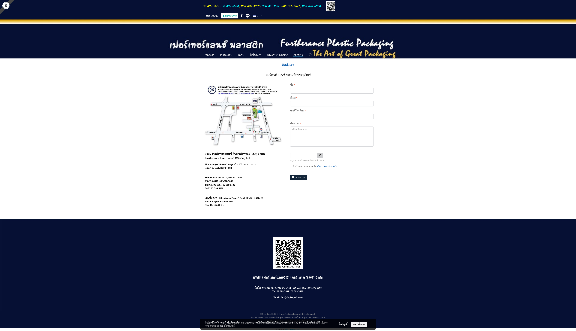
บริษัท (257, 277)
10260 (229, 168)
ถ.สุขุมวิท (233, 164)
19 (206, 164)
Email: (208, 201)
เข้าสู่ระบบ (213, 15)
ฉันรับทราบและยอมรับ (314, 166)
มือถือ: (258, 287)
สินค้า (240, 55)
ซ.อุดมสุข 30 (214, 164)
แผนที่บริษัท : (211, 198)
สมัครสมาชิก (230, 15)
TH (258, 16)
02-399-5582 (230, 5)
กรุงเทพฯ (221, 168)
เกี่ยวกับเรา (226, 55)
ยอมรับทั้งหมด (359, 324)
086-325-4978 (250, 5)
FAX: (207, 188)
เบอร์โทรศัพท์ (298, 110)
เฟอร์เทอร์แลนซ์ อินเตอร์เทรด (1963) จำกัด (292, 277)
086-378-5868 (311, 5)
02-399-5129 (217, 188)
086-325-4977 (290, 5)
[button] (310, 55)
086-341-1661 (271, 5)
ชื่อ (292, 84)
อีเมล (293, 97)
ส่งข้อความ (299, 177)
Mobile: (209, 177)
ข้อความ (295, 123)
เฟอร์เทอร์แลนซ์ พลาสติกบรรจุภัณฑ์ (288, 74)
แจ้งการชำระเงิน (276, 55)
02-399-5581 (211, 5)
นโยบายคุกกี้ (229, 325)
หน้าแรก (209, 55)
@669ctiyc (219, 205)
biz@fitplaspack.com (222, 201)
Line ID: (209, 205)
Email (276, 297)
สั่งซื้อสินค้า (255, 55)
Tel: (274, 291)
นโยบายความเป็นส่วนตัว (327, 166)
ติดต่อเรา (298, 55)
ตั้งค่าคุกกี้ (343, 324)
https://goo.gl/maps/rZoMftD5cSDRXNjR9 (241, 198)
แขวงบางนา (249, 164)
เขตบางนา (210, 168)
